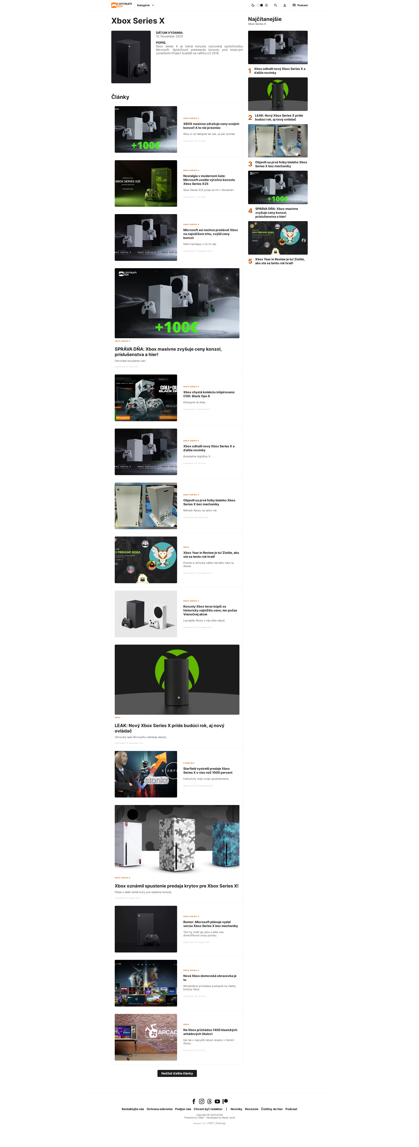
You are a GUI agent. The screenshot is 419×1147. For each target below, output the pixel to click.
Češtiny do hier (272, 1109)
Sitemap (220, 1123)
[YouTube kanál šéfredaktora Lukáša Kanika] (217, 1102)
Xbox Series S (191, 118)
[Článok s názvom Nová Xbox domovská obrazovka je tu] (146, 983)
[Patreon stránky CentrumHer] (225, 1102)
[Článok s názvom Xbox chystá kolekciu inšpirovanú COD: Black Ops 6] (146, 398)
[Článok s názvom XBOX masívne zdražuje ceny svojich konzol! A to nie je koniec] (146, 130)
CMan (201, 1117)
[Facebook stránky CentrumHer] (193, 1102)
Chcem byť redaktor (208, 1109)
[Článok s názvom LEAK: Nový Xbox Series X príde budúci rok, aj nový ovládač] (177, 713)
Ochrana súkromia (160, 1109)
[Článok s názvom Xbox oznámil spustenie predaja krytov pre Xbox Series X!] (177, 874)
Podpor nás (183, 1109)
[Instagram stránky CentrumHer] (201, 1102)
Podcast (291, 1109)
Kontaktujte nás (133, 1109)
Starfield (189, 763)
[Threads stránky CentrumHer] (209, 1102)
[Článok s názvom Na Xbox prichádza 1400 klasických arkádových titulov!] (146, 1037)
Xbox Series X (191, 170)
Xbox (186, 547)
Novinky (236, 1109)
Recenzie (251, 1109)
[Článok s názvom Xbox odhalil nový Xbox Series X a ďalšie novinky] (146, 452)
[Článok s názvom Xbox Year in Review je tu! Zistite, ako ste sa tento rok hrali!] (146, 560)
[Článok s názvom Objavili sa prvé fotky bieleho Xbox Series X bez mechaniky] (146, 506)
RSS (211, 1123)
